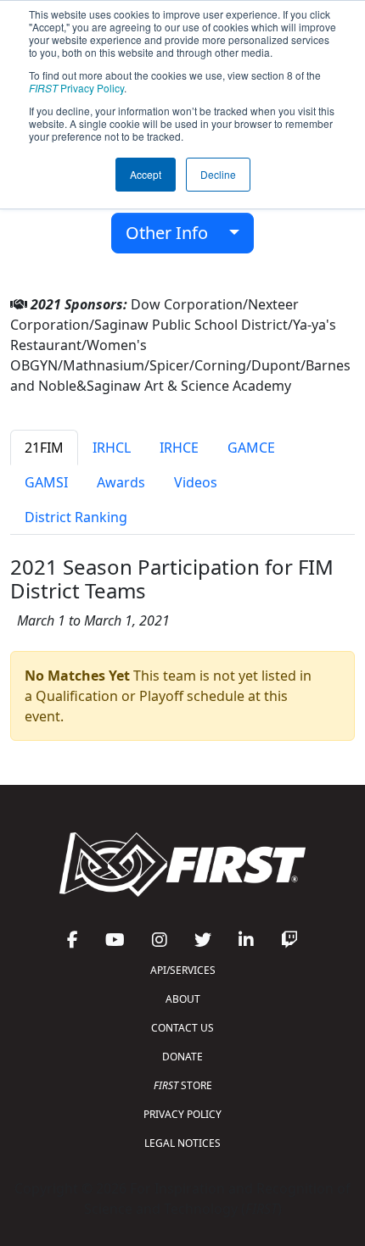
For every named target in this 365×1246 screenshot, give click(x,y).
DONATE (182, 1056)
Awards (121, 482)
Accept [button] (145, 174)
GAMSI (46, 482)
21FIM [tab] (44, 447)
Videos (195, 482)
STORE (183, 1085)
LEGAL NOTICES (182, 1143)
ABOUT (183, 999)
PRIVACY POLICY (182, 1114)
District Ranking (76, 517)
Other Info (173, 232)
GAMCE (251, 447)
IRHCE (179, 447)
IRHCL (112, 447)
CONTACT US (182, 1028)
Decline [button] (218, 174)
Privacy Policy (76, 88)
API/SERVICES (183, 970)
